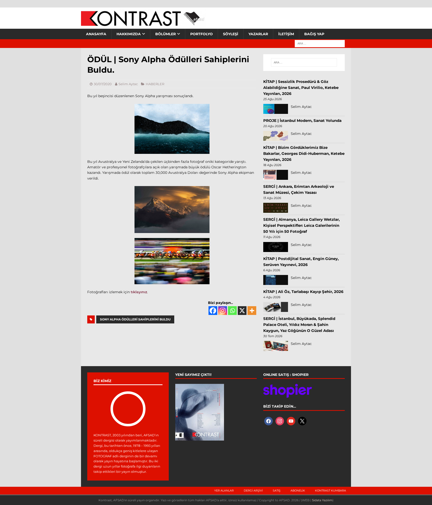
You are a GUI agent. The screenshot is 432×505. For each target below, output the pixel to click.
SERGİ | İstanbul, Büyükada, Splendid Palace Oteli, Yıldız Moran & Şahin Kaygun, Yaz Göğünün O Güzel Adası (299, 324)
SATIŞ (276, 490)
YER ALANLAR (224, 490)
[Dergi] (143, 23)
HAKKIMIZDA (128, 34)
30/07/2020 (103, 84)
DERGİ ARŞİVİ (253, 490)
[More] (252, 310)
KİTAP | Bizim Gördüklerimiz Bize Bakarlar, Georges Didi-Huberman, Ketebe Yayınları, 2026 (303, 153)
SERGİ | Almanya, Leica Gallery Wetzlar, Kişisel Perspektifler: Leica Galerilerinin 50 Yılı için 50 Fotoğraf (301, 225)
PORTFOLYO (201, 34)
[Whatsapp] (232, 310)
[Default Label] (291, 421)
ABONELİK (297, 490)
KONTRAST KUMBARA (330, 490)
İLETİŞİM (286, 34)
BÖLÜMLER (165, 34)
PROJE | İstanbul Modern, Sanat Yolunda (302, 120)
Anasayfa (96, 34)
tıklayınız (139, 292)
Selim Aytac (128, 84)
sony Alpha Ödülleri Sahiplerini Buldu (135, 319)
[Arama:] (320, 43)
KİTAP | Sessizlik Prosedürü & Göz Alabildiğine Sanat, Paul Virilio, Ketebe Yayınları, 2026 (300, 87)
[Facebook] (212, 310)
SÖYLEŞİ (230, 34)
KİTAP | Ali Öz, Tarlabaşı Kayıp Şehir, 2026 (303, 291)
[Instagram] (222, 310)
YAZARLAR (258, 34)
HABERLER (155, 84)
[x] (302, 421)
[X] (242, 310)
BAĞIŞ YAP (314, 34)
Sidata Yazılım (322, 500)
